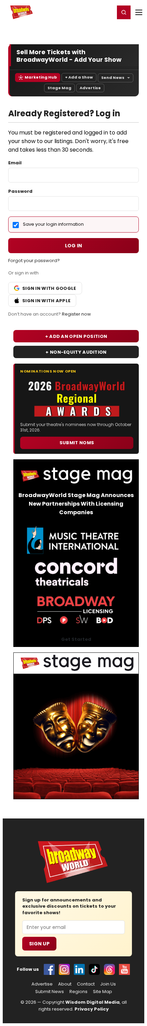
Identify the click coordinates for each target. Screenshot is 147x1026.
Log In (73, 245)
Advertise (90, 88)
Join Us (108, 984)
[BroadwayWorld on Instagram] (64, 969)
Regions (78, 992)
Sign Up (39, 943)
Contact (86, 984)
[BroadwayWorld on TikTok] (94, 969)
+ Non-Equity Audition (75, 352)
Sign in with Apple (46, 300)
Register (87, 12)
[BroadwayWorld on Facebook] (49, 969)
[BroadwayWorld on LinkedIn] (79, 969)
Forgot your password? (34, 260)
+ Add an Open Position (76, 336)
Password (20, 191)
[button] (124, 12)
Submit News (49, 992)
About (64, 984)
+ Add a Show (79, 77)
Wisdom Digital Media (92, 1002)
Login (106, 12)
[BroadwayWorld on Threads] (109, 969)
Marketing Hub (41, 77)
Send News (112, 77)
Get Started (76, 639)
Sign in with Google (49, 288)
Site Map (102, 992)
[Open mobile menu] (139, 12)
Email (15, 163)
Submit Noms (76, 442)
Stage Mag (59, 88)
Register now (76, 314)
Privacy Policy (92, 1009)
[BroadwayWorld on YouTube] (124, 969)
